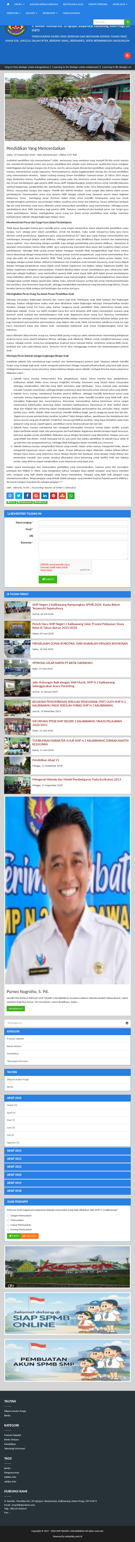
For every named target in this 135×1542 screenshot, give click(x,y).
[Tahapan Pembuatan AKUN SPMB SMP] (67, 1360)
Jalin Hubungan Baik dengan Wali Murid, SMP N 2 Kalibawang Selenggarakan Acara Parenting (73, 684)
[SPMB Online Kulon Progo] (67, 1313)
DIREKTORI (13, 13)
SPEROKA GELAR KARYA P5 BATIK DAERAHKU (62, 663)
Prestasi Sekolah (15, 1039)
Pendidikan (13, 1053)
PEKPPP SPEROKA (98, 4)
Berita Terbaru (14, 1046)
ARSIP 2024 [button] (14, 1150)
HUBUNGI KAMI (71, 13)
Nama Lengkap (24, 523)
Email (29, 529)
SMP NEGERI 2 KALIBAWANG (70, 1531)
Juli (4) (10, 1135)
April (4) (11, 1113)
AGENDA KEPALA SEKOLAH (44, 4)
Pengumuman (11, 1472)
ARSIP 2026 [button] (14, 1098)
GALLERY (31, 13)
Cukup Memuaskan (21, 1225)
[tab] (67, 1098)
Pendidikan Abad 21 (45, 760)
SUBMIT (49, 579)
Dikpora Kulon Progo (18, 1079)
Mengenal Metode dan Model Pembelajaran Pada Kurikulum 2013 (76, 779)
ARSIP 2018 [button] (14, 1190)
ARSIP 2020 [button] (14, 1174)
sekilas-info (10, 1481)
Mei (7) (11, 1120)
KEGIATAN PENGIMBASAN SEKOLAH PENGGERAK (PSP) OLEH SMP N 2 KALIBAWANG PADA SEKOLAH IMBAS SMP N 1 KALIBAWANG (79, 703)
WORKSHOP (49, 13)
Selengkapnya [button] (15, 1008)
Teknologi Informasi (17, 1061)
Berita (10, 1087)
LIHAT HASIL (31, 1236)
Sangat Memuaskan (21, 1215)
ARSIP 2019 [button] (14, 1183)
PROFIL (19, 4)
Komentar (27, 543)
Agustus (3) (13, 1142)
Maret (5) (12, 1105)
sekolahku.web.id (73, 1536)
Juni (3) (11, 1128)
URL (31, 536)
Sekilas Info (10, 1477)
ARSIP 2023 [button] (14, 1158)
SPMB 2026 (119, 4)
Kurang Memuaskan (21, 1229)
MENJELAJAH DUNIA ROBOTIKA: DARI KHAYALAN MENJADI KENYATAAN (80, 643)
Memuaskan (17, 1220)
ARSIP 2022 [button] (14, 1166)
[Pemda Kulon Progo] (67, 1266)
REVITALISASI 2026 (73, 4)
